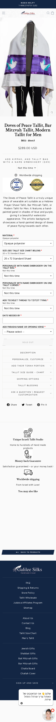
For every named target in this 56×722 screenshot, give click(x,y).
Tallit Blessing (28, 385)
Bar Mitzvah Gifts (27, 663)
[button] (49, 714)
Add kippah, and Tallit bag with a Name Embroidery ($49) (27, 160)
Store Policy (28, 592)
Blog (28, 628)
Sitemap (28, 607)
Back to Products (30, 552)
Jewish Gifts (28, 648)
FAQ (28, 582)
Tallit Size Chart (27, 633)
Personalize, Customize (28, 359)
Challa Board (28, 668)
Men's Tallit (28, 638)
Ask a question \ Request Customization (28, 393)
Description (28, 352)
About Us (28, 618)
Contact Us (28, 623)
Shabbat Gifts (27, 653)
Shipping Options (28, 379)
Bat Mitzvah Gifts (27, 658)
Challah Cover (28, 673)
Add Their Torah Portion (28, 365)
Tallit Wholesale (28, 597)
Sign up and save (27, 683)
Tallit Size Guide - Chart (28, 372)
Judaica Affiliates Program (28, 602)
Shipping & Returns (28, 587)
